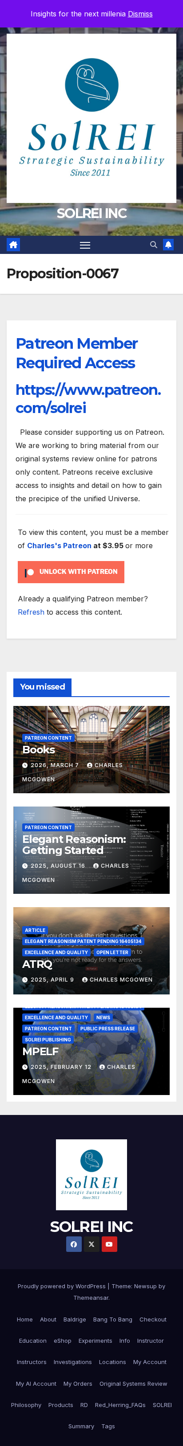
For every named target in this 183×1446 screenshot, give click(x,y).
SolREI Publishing (48, 1039)
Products (60, 1404)
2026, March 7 (56, 765)
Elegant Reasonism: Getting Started (73, 845)
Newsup (145, 1286)
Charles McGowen (121, 979)
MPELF (40, 1051)
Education (33, 1340)
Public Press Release (107, 1028)
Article (35, 930)
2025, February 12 (62, 1067)
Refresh (31, 612)
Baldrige (75, 1319)
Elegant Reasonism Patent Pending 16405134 (83, 941)
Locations (112, 1361)
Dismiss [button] (140, 13)
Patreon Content (48, 738)
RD (84, 1404)
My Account (150, 1361)
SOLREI (162, 1404)
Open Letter (112, 952)
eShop (63, 1340)
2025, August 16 (59, 865)
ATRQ (37, 964)
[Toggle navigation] (85, 245)
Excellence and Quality (56, 952)
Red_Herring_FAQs (120, 1404)
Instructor (150, 1340)
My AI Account (36, 1383)
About (48, 1319)
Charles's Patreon (59, 545)
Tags (108, 1426)
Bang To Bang (112, 1319)
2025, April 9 (53, 979)
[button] (153, 244)
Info (124, 1340)
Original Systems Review (133, 1383)
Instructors (32, 1361)
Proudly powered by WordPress (62, 1286)
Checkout (153, 1319)
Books (38, 749)
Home (25, 1319)
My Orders (78, 1383)
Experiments (95, 1340)
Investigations (73, 1361)
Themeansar (90, 1297)
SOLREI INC (91, 213)
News (103, 1017)
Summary (81, 1426)
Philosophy (26, 1404)
